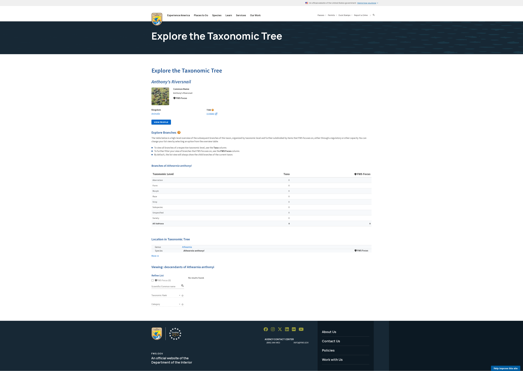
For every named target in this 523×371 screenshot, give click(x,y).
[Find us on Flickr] (295, 329)
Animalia (155, 113)
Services (241, 15)
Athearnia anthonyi (193, 250)
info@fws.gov (301, 342)
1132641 (210, 113)
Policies (328, 350)
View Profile (161, 122)
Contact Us (331, 341)
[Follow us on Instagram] (274, 329)
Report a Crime (361, 15)
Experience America (178, 15)
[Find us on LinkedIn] (288, 329)
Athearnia (187, 247)
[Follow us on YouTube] (302, 329)
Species (216, 15)
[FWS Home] (156, 19)
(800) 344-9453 (273, 342)
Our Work (255, 15)
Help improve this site (506, 368)
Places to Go (201, 15)
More (154, 256)
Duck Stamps (344, 15)
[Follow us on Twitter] (281, 329)
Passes (321, 15)
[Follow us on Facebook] (267, 329)
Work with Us (332, 359)
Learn (229, 15)
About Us (329, 331)
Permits (331, 15)
